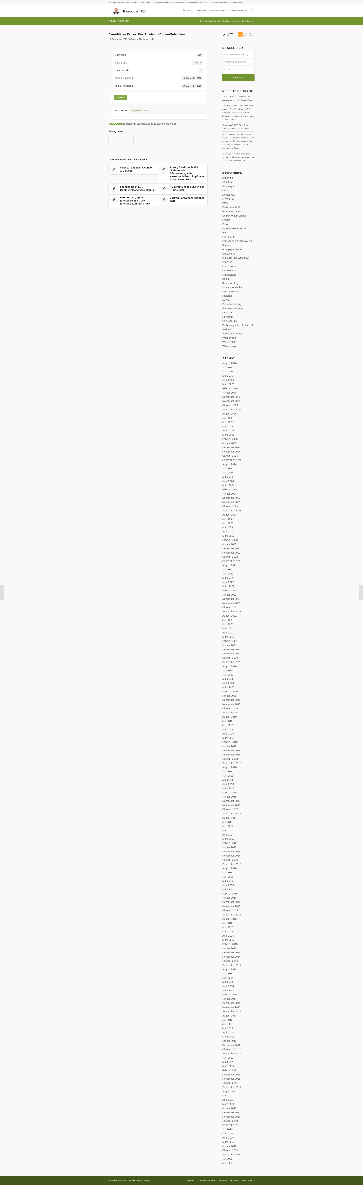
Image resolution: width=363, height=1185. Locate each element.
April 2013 (228, 1032)
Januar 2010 (229, 1146)
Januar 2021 (229, 645)
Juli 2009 (227, 1158)
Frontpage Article (232, 249)
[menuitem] (187, 10)
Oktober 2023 (230, 506)
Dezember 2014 (231, 952)
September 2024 (231, 460)
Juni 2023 (227, 523)
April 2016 (228, 885)
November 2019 (231, 704)
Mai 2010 (227, 1133)
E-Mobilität (228, 199)
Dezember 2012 (231, 1045)
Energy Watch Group (234, 215)
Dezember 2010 (231, 1112)
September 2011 (231, 1087)
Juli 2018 (227, 771)
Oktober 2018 (230, 758)
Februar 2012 (230, 1070)
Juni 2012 (227, 1057)
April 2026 (228, 380)
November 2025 (231, 401)
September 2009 (231, 1154)
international (229, 270)
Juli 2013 (227, 1019)
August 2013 (229, 1015)
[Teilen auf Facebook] (121, 140)
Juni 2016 (227, 876)
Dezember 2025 (231, 397)
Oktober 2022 (230, 556)
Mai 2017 (227, 830)
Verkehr (226, 329)
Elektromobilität (231, 207)
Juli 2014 (227, 973)
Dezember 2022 (231, 548)
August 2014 (229, 969)
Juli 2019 (227, 721)
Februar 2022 (230, 590)
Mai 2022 (227, 577)
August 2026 (229, 363)
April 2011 (228, 1099)
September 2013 (231, 1011)
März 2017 (228, 838)
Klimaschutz (229, 274)
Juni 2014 (227, 977)
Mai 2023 (227, 527)
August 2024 (229, 464)
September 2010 (231, 1125)
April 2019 (228, 733)
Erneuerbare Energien (165, 123)
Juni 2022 (227, 573)
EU (224, 232)
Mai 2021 (227, 628)
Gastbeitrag (229, 253)
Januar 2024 (229, 493)
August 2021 (229, 615)
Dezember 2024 (231, 447)
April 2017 (228, 834)
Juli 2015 (227, 923)
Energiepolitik (130, 123)
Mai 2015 (227, 931)
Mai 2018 (227, 780)
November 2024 (231, 451)
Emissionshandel (232, 211)
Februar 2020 (230, 691)
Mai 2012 (227, 1062)
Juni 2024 (227, 472)
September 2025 (231, 409)
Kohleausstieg (230, 283)
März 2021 (228, 636)
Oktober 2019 (230, 708)
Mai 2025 (227, 426)
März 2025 (228, 434)
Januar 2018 (229, 796)
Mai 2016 (227, 880)
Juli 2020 (227, 670)
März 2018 (228, 788)
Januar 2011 (229, 1108)
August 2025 (229, 413)
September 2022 (231, 561)
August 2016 (229, 868)
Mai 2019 (227, 729)
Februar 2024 (230, 489)
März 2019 (228, 737)
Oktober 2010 (230, 1121)
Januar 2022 (229, 594)
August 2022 (229, 565)
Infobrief (227, 262)
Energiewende (145, 123)
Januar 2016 (229, 897)
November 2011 (231, 1078)
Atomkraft (227, 182)
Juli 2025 (227, 417)
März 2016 (228, 889)
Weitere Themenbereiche (143, 39)
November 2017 (231, 805)
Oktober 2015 (230, 910)
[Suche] (252, 10)
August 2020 (229, 666)
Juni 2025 (227, 422)
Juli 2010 (227, 1129)
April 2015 (228, 935)
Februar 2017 (230, 843)
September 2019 (231, 712)
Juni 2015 (227, 927)
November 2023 (231, 502)
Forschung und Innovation (237, 241)
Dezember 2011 (231, 1074)
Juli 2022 (227, 569)
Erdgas (226, 220)
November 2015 (231, 906)
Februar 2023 (230, 540)
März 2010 (228, 1142)
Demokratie (228, 194)
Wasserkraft (229, 337)
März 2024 (228, 485)
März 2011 (228, 1104)
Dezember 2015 (231, 902)
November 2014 (231, 956)
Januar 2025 (229, 443)
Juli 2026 (227, 367)
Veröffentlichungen (232, 333)
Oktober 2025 (230, 405)
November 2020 (231, 653)
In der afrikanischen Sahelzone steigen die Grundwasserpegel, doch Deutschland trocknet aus (238, 157)
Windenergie (229, 346)
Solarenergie (229, 321)
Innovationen (229, 266)
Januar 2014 (229, 998)
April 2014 (228, 986)
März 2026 (228, 384)
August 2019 (229, 716)
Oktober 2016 (230, 859)
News (225, 300)
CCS (225, 190)
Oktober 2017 (230, 809)
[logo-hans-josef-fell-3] (129, 10)
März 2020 (228, 687)
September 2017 (231, 813)
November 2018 (231, 754)
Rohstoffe (227, 316)
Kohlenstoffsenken (232, 287)
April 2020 (228, 683)
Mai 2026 (227, 375)
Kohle (225, 278)
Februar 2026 (230, 388)
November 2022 (231, 552)
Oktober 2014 (230, 961)
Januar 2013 (229, 1040)
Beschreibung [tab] (121, 110)
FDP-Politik (228, 236)
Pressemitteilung (231, 304)
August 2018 (229, 767)
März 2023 (228, 535)
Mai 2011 (227, 1095)
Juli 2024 (227, 468)
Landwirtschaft (230, 291)
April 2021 (228, 632)
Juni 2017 (227, 826)
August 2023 (229, 514)
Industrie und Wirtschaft (235, 257)
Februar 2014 (230, 994)
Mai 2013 (227, 1028)
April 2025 (228, 430)
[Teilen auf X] (146, 140)
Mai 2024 (227, 476)
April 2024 (228, 481)
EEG (225, 203)
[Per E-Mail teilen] (195, 140)
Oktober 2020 (230, 657)
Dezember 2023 (231, 497)
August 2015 (229, 918)
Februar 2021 (230, 641)
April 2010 (228, 1137)
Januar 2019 (229, 746)
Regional (227, 312)
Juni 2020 (227, 674)
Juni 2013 (227, 1024)
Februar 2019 (230, 742)
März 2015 (228, 939)
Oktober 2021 (230, 607)
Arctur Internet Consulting (141, 1180)
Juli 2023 (227, 519)
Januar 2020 (229, 695)
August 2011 (229, 1091)
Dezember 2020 (231, 649)
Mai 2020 (227, 679)
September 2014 (231, 965)
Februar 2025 (230, 439)
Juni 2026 (227, 371)
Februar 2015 (230, 944)
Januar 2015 (229, 948)
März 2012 (228, 1066)
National (227, 295)
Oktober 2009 (230, 1150)
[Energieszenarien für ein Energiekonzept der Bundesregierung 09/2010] (2, 592)
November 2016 (231, 855)
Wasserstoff (229, 342)
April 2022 (228, 582)
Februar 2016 (230, 893)
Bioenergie (228, 186)
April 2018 (228, 784)
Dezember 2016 (231, 851)
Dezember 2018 (231, 750)
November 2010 (231, 1116)
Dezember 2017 (231, 801)
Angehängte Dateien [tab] (140, 110)
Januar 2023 (229, 544)
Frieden (226, 245)
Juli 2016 (227, 872)
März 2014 (228, 990)
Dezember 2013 (231, 1003)
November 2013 (231, 1007)
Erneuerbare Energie (234, 228)
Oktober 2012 (230, 1049)
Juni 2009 (227, 1163)
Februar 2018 (230, 792)
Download (120, 98)
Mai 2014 (227, 982)
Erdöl (225, 224)
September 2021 (231, 611)
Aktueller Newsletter (118, 21)
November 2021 (231, 603)
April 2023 (228, 531)
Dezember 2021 (231, 598)
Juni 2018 (227, 775)
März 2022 (228, 586)
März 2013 (228, 1036)
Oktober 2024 (230, 455)
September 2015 (231, 914)
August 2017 (229, 817)
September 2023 (231, 510)
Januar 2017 (229, 847)
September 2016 (231, 864)
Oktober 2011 (230, 1083)
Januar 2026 (229, 392)
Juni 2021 (227, 624)
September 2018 (231, 763)
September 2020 (231, 662)
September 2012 (231, 1053)
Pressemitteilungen (233, 308)
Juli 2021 (227, 620)
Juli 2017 (227, 822)
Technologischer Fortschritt (237, 325)
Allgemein (228, 177)
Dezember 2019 (231, 700)
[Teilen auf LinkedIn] (170, 140)
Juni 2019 (227, 725)
